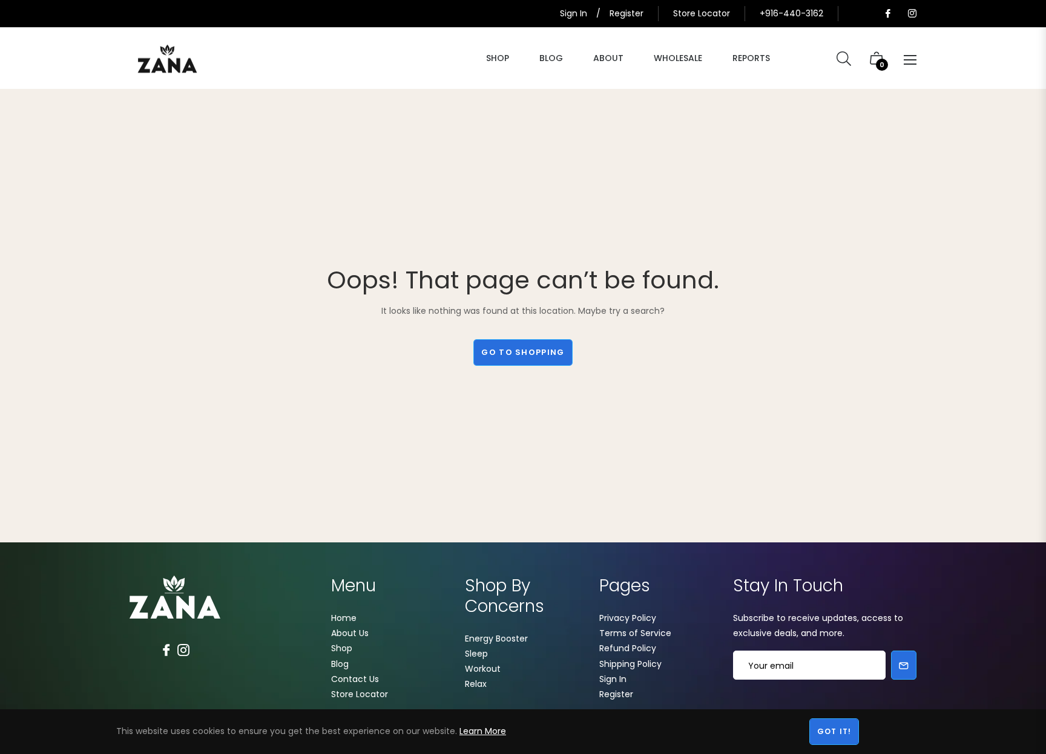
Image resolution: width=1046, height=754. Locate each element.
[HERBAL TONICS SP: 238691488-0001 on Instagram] (911, 13)
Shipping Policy (630, 664)
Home (344, 618)
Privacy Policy (627, 618)
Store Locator (701, 13)
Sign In (613, 679)
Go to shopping (522, 352)
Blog (340, 664)
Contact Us (355, 679)
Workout (483, 669)
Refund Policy (627, 648)
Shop (341, 648)
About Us (350, 633)
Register (616, 694)
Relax (476, 684)
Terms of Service (635, 633)
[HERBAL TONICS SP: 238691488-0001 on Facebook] (887, 13)
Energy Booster (496, 638)
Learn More (482, 731)
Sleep (476, 654)
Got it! (834, 731)
